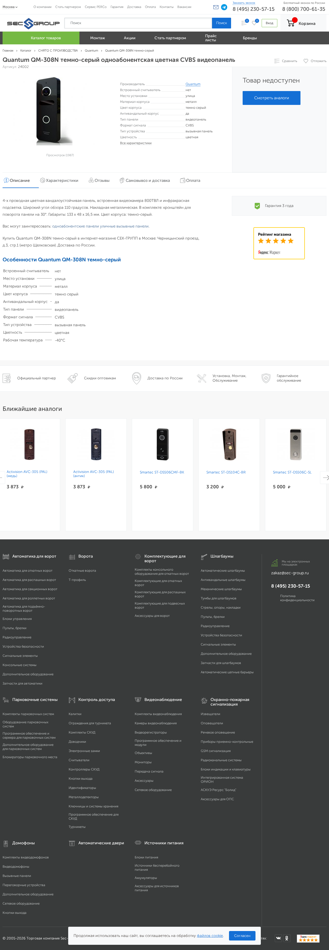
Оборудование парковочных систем (25, 724)
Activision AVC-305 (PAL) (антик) (93, 474)
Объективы (143, 753)
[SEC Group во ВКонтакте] (278, 938)
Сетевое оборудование (153, 790)
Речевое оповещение (218, 732)
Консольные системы (19, 665)
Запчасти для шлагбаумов (221, 663)
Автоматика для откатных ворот (27, 570)
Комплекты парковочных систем (28, 714)
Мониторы (143, 762)
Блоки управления (17, 619)
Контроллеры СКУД (84, 769)
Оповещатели (212, 723)
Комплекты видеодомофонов (26, 857)
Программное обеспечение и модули (158, 743)
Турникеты (77, 827)
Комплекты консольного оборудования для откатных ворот (162, 572)
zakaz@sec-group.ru (290, 572)
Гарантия (117, 7)
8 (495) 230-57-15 (254, 9)
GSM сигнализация (216, 751)
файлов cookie (210, 935)
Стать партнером (68, 7)
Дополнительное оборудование (28, 674)
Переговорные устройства (24, 885)
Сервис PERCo (96, 7)
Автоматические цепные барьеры (227, 672)
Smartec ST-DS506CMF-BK (162, 472)
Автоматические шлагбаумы (223, 570)
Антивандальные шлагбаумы (223, 580)
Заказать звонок (244, 3)
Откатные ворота (82, 570)
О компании (42, 7)
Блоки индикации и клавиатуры (226, 769)
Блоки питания (146, 857)
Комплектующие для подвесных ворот (160, 605)
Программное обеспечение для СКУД (93, 816)
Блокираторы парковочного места (30, 757)
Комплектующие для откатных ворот (158, 583)
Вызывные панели (17, 876)
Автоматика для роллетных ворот (29, 598)
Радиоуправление (17, 637)
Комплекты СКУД (82, 732)
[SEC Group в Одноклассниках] (286, 938)
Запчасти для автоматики (22, 683)
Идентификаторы (82, 788)
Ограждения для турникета (90, 723)
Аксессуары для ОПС (217, 799)
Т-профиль (77, 580)
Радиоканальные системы (221, 760)
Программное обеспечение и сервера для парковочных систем (29, 735)
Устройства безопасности (23, 646)
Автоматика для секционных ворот (30, 589)
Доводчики (77, 742)
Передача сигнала (149, 771)
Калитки (75, 714)
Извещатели (210, 714)
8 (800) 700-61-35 (303, 9)
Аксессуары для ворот (152, 616)
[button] (215, 7)
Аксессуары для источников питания (157, 888)
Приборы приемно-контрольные (227, 742)
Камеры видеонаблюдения (156, 723)
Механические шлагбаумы (221, 589)
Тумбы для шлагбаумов (218, 598)
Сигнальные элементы (20, 656)
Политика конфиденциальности (297, 598)
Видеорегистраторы (151, 732)
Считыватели (79, 760)
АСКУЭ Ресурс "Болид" (218, 790)
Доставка (134, 7)
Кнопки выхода (81, 778)
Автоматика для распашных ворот (29, 580)
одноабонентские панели (75, 226)
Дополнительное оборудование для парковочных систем (28, 747)
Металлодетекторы (84, 797)
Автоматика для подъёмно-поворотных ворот (24, 608)
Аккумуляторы (146, 878)
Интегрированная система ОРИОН (222, 780)
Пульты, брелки (14, 628)
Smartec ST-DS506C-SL (292, 472)
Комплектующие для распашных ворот (160, 594)
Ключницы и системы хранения (93, 806)
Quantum (193, 84)
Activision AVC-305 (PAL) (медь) (27, 474)
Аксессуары (144, 781)
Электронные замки (84, 751)
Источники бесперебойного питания (157, 868)
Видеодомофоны (16, 866)
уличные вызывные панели (124, 226)
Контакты (166, 7)
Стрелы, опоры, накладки (221, 607)
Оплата (150, 7)
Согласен (242, 936)
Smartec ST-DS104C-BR (226, 472)
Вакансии (184, 7)
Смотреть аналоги (271, 97)
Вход (269, 23)
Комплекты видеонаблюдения (158, 714)
